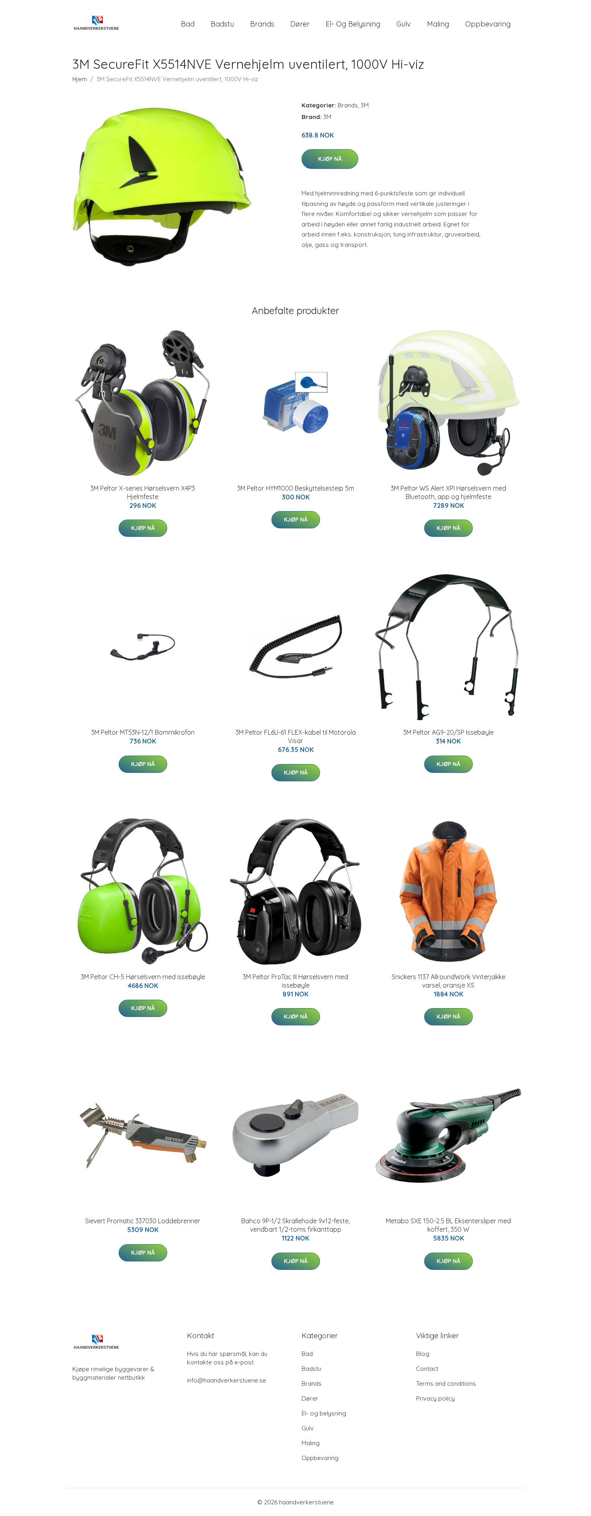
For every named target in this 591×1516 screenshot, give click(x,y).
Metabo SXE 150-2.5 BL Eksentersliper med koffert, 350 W (448, 1225)
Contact (427, 1368)
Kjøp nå (330, 158)
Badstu (222, 24)
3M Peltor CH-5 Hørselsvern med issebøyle (143, 977)
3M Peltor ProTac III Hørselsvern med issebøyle (295, 981)
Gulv (403, 24)
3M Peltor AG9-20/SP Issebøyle (448, 732)
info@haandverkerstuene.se (226, 1380)
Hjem (79, 79)
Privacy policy (435, 1398)
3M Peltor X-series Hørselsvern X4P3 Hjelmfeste (142, 492)
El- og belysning (353, 24)
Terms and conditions (446, 1383)
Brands (262, 24)
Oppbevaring (488, 24)
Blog (422, 1354)
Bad (188, 24)
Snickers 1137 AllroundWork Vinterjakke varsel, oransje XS (448, 981)
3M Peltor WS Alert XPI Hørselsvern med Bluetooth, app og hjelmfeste (448, 492)
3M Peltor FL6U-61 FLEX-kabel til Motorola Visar (296, 736)
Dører (300, 24)
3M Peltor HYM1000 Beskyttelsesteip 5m (295, 488)
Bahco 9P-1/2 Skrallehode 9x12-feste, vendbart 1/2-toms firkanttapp (295, 1225)
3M (365, 105)
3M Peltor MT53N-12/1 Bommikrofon (143, 732)
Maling (438, 24)
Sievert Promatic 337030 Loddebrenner (142, 1221)
